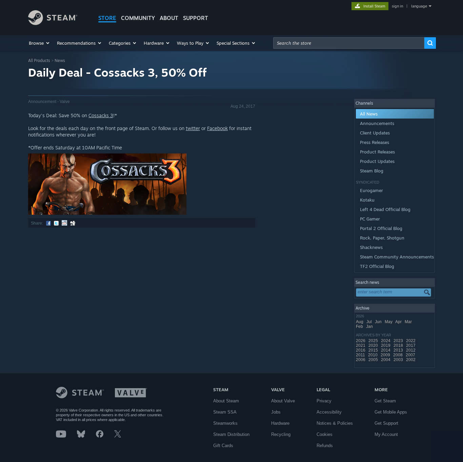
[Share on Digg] (72, 223)
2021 (361, 345)
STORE (107, 18)
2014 (386, 350)
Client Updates (375, 132)
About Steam (226, 400)
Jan (370, 326)
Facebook (217, 128)
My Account (386, 434)
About (169, 18)
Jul (369, 321)
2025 (373, 340)
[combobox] (348, 43)
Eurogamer (371, 190)
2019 (386, 345)
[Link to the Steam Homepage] (52, 23)
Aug (360, 321)
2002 (411, 359)
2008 (398, 355)
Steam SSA (225, 412)
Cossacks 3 (100, 115)
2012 (411, 350)
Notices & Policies (335, 423)
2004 (386, 359)
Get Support (386, 423)
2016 (361, 350)
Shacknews (371, 247)
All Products (39, 60)
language (419, 6)
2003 (399, 359)
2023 (399, 340)
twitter (193, 128)
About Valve (283, 400)
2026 (361, 340)
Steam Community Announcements (397, 256)
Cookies (325, 434)
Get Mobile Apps (391, 412)
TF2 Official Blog (377, 266)
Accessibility (329, 412)
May (389, 321)
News (60, 60)
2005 (373, 359)
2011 (361, 355)
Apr (399, 321)
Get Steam (385, 400)
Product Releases (377, 151)
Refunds (325, 445)
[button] (39, 43)
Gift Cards (223, 445)
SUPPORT (195, 18)
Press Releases (374, 142)
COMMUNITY (138, 18)
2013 (399, 350)
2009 (386, 355)
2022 (411, 340)
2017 (411, 345)
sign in (397, 6)
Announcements (377, 123)
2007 (411, 355)
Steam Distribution (231, 434)
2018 (399, 345)
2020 (373, 345)
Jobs (276, 412)
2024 (386, 340)
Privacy (324, 400)
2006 (361, 359)
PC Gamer (370, 219)
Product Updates (377, 161)
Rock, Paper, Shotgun (382, 237)
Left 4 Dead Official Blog (385, 209)
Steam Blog (371, 170)
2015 (373, 350)
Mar (409, 321)
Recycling (280, 434)
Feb (360, 326)
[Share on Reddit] (64, 223)
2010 (373, 355)
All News (369, 114)
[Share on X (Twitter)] (56, 223)
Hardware (280, 423)
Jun (379, 321)
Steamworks (225, 423)
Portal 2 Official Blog (381, 228)
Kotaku (367, 200)
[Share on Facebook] (48, 223)
